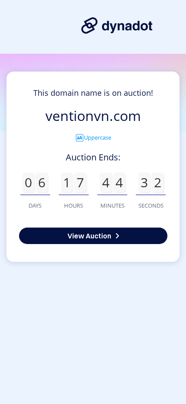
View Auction (89, 235)
